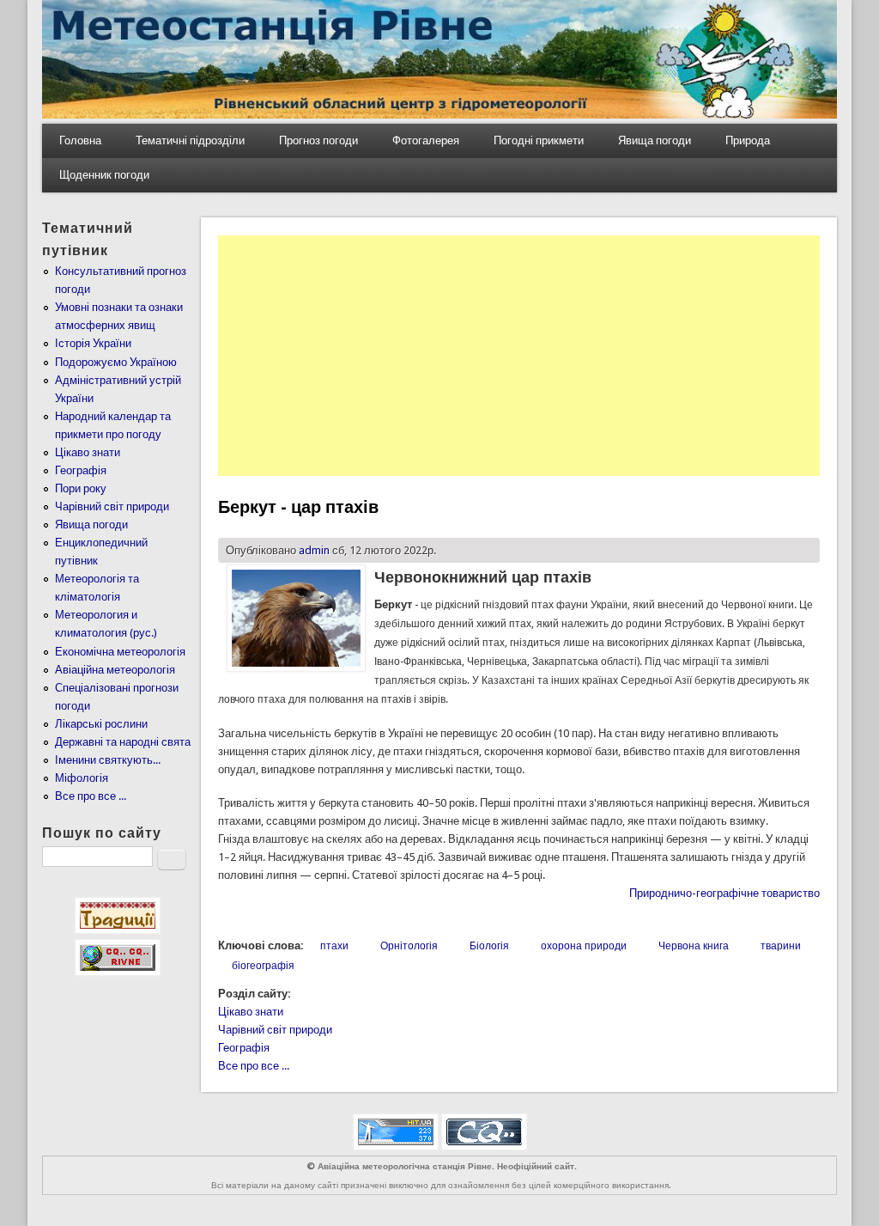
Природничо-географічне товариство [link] (724, 893)
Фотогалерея (425, 140)
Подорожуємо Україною (116, 362)
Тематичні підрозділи (190, 140)
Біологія (489, 946)
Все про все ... (253, 1065)
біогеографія (263, 966)
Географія (244, 1047)
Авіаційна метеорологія (115, 669)
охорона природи (584, 946)
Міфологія (81, 778)
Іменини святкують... (108, 759)
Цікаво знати (250, 1011)
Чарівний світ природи (275, 1029)
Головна (80, 140)
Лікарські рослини (101, 723)
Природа (747, 140)
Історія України (93, 343)
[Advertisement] (519, 355)
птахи (334, 946)
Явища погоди (654, 140)
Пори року (80, 488)
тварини (781, 946)
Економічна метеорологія (120, 651)
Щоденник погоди (104, 174)
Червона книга (693, 946)
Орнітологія (409, 946)
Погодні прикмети (539, 140)
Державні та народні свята (123, 741)
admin (314, 550)
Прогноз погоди (318, 140)
